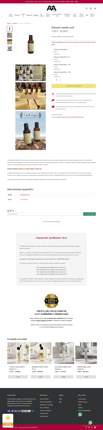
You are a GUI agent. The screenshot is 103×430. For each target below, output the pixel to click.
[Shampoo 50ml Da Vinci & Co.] (41, 353)
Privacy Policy (44, 413)
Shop (60, 399)
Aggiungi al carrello (73, 86)
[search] (87, 8)
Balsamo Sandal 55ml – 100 (62, 64)
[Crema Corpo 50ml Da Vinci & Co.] (18, 353)
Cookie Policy (44, 416)
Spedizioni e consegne (46, 405)
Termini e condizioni (45, 410)
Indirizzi (80, 407)
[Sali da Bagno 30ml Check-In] (86, 353)
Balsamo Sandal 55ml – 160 (62, 72)
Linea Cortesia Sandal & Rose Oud (75, 117)
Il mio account (82, 399)
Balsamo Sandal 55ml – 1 (61, 49)
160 (26, 199)
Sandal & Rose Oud (25, 195)
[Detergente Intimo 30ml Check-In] (63, 353)
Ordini (79, 405)
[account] (91, 8)
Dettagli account (82, 402)
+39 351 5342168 (43, 1)
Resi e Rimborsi (44, 407)
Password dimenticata (84, 410)
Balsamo (59, 117)
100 (22, 199)
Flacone (15, 23)
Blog (60, 402)
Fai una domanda (89, 214)
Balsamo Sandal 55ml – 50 (62, 57)
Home (8, 23)
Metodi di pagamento (46, 402)
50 (24, 199)
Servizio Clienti (44, 399)
